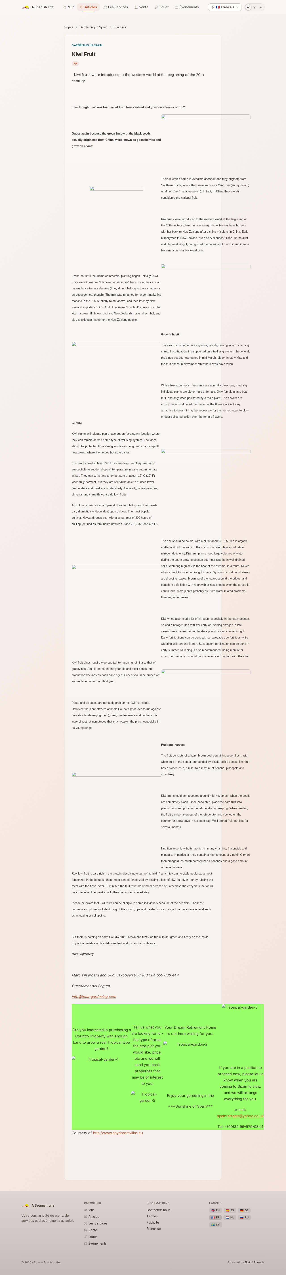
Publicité (153, 1222)
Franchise (154, 1229)
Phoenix (259, 1262)
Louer (164, 7)
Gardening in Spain (93, 27)
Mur (71, 7)
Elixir (248, 1262)
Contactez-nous (158, 1210)
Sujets (68, 27)
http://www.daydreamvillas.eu (118, 1133)
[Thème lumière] (254, 7)
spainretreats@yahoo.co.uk (240, 1116)
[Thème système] (248, 7)
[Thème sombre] (261, 7)
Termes (152, 1216)
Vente (143, 7)
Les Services (118, 7)
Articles (91, 7)
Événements (189, 7)
